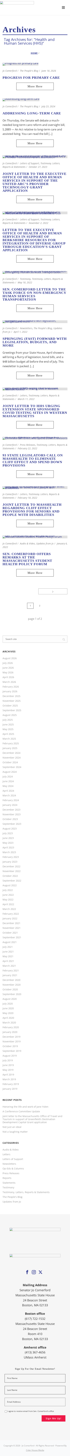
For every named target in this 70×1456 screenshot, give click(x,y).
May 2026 (8, 672)
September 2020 (12, 994)
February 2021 (11, 970)
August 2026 (10, 658)
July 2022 (8, 890)
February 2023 (11, 857)
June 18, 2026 (48, 70)
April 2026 (8, 677)
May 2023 (8, 842)
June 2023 (8, 838)
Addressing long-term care (32, 113)
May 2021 (8, 956)
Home (34, 53)
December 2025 (11, 696)
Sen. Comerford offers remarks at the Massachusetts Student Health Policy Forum (27, 559)
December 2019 (11, 1036)
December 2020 (11, 980)
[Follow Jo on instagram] (34, 1272)
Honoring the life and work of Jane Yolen (25, 1106)
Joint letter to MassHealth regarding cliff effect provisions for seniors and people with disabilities (32, 510)
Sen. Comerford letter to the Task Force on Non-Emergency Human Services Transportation (34, 294)
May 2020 (8, 1013)
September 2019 (12, 1051)
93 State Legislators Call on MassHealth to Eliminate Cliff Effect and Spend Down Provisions (33, 460)
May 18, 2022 (25, 282)
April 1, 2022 (20, 331)
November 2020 (12, 984)
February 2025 (11, 743)
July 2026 (8, 663)
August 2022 (10, 885)
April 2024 (8, 790)
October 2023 (10, 819)
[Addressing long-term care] (21, 99)
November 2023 (12, 814)
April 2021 (8, 961)
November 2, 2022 (38, 223)
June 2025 (8, 724)
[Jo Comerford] (35, 7)
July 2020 (8, 1003)
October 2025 (10, 705)
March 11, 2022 (26, 399)
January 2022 (10, 918)
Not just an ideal (12, 1127)
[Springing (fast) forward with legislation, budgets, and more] (35, 321)
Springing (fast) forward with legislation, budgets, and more (35, 342)
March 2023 (9, 852)
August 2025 (10, 715)
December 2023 (11, 809)
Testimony (25, 278)
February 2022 (11, 913)
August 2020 (10, 998)
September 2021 (12, 937)
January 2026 (10, 691)
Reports (7, 1178)
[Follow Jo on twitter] (40, 1272)
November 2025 (12, 700)
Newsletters (26, 328)
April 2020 (8, 1017)
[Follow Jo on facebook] (27, 1272)
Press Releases (27, 444)
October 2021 (10, 932)
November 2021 (12, 927)
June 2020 (8, 1008)
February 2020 (11, 1027)
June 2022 (8, 894)
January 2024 (10, 804)
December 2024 (11, 752)
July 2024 (8, 776)
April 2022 (8, 904)
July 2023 (8, 833)
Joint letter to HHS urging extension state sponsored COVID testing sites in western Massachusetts (35, 411)
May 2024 (8, 786)
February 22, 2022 (27, 448)
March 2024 (9, 795)
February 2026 (11, 686)
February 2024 (11, 800)
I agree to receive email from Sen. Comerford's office (30, 1411)
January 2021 (10, 975)
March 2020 (9, 1022)
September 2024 (12, 767)
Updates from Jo (45, 543)
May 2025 (8, 729)
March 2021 (9, 965)
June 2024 (8, 781)
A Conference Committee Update (21, 1111)
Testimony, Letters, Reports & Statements (26, 1192)
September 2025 (12, 710)
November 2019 (12, 1041)
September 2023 (12, 823)
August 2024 (10, 771)
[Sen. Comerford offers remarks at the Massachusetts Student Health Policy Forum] (35, 537)
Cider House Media (35, 1450)
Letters (23, 395)
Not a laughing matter (15, 1131)
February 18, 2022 (27, 497)
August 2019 (10, 1055)
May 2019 (8, 1069)
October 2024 (10, 762)
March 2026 (9, 681)
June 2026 (8, 667)
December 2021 (11, 923)
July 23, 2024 (48, 106)
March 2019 (9, 1079)
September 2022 (12, 880)
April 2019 (8, 1074)
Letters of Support (29, 163)
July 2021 (8, 946)
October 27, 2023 (38, 166)
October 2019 (10, 1046)
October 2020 (10, 989)
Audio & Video (27, 543)
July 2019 (8, 1060)
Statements (9, 1182)
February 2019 (11, 1084)
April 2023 (8, 847)
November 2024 (12, 757)
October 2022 (10, 875)
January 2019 (10, 1088)
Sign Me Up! (53, 1418)
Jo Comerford (10, 70)
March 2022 (9, 909)
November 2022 (12, 871)
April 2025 (8, 734)
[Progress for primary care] (20, 64)
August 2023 (10, 828)
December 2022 (11, 866)
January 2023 (10, 861)
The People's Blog (29, 70)
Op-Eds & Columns (13, 1168)
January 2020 (10, 1032)
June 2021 (8, 951)
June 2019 (8, 1065)
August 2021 (10, 942)
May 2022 (8, 899)
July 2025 (8, 719)
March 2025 (9, 738)
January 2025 (10, 748)
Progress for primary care (31, 77)
